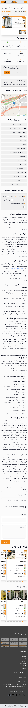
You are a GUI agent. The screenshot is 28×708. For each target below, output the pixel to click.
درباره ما (24, 656)
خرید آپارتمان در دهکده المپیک (23, 643)
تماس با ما (23, 659)
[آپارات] (9, 695)
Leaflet (24, 115)
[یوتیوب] (13, 695)
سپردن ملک (23, 661)
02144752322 (19, 72)
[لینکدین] (16, 695)
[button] (14, 103)
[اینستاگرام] (20, 695)
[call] (2, 2)
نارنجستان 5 (14, 646)
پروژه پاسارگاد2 (5, 646)
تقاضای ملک (23, 663)
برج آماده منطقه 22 (21, 576)
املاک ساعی (24, 8)
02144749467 (22, 681)
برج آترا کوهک (23, 601)
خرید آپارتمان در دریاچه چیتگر (14, 639)
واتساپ (7, 72)
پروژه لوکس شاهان (22, 646)
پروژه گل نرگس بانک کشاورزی (14, 643)
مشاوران (24, 668)
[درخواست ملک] (5, 2)
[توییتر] (24, 695)
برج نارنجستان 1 (22, 561)
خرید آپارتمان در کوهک (5, 639)
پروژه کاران (5, 643)
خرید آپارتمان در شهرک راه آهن (23, 639)
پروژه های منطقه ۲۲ (14, 8)
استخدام (24, 666)
